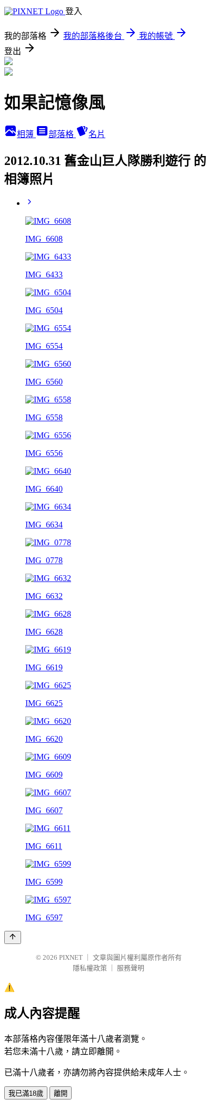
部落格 (62, 134)
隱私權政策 (90, 968)
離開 (60, 1093)
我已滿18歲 (25, 1093)
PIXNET (71, 957)
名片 (96, 134)
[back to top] (12, 937)
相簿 (26, 134)
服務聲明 (130, 968)
